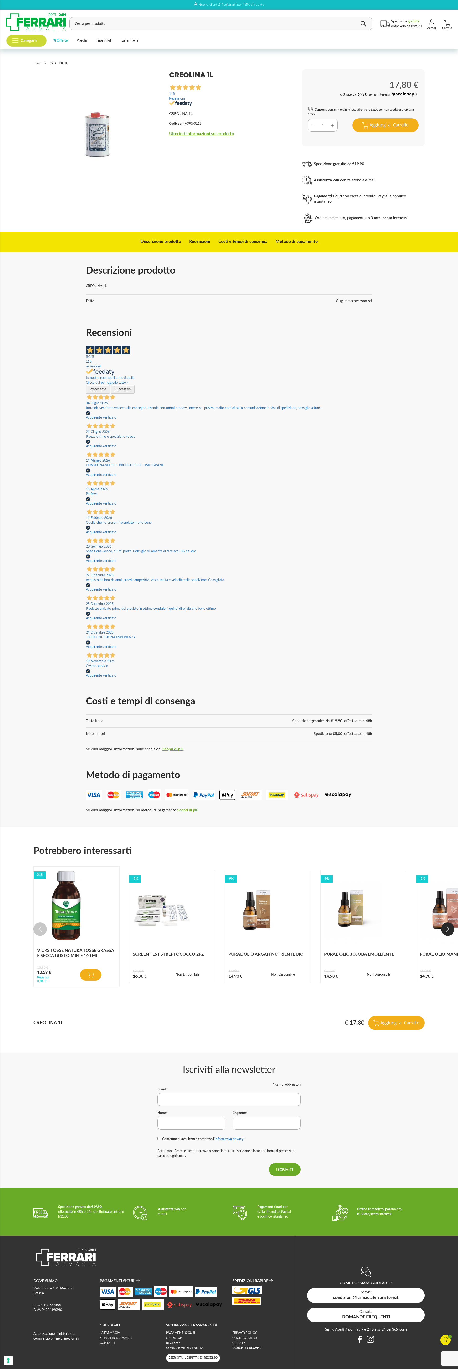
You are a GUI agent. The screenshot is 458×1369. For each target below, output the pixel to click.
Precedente (98, 389)
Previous (40, 929)
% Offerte (60, 40)
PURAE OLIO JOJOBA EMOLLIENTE (359, 954)
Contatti (107, 1343)
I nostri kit (103, 40)
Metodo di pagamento (297, 241)
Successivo (123, 389)
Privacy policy (244, 1333)
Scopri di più (172, 749)
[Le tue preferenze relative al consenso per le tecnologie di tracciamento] (8, 1360)
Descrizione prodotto (161, 241)
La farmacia (129, 40)
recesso (173, 1343)
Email (162, 1089)
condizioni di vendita (184, 1348)
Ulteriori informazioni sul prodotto (201, 134)
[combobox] (220, 23)
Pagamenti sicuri (180, 1333)
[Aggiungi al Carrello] (90, 975)
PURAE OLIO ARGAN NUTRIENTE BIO (266, 954)
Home (37, 63)
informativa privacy (229, 1139)
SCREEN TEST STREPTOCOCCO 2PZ (168, 954)
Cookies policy (245, 1338)
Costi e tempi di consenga (242, 241)
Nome (162, 1113)
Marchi (81, 40)
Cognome (240, 1113)
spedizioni (174, 1338)
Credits (238, 1343)
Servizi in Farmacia (116, 1338)
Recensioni (199, 241)
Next (447, 929)
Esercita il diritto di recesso (193, 1357)
